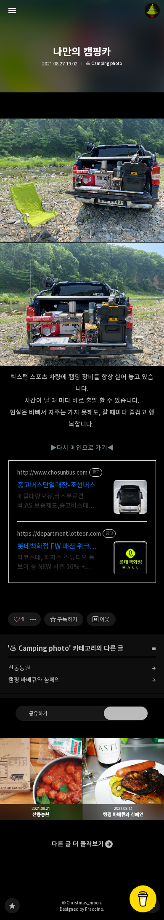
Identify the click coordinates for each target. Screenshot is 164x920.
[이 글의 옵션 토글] (34, 619)
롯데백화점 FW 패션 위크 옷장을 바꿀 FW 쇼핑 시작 (54, 546)
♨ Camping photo (104, 63)
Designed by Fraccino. (82, 909)
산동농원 (19, 668)
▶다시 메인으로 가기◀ (82, 448)
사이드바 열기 (12, 10)
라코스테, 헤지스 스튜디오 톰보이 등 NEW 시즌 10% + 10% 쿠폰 (56, 562)
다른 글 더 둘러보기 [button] (78, 844)
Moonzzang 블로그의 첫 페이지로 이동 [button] (82, 10)
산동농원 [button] (41, 779)
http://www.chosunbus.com (52, 472)
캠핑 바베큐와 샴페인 (34, 680)
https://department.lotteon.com (59, 533)
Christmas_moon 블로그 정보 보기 (152, 10)
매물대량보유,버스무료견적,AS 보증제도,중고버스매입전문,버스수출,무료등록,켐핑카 (56, 501)
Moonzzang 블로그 (12, 906)
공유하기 (38, 713)
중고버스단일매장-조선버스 (56, 485)
